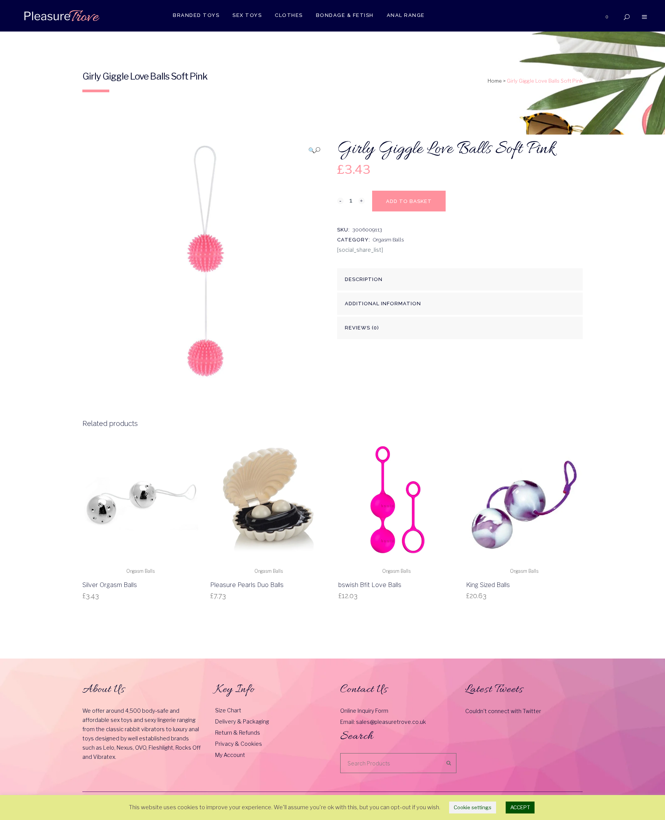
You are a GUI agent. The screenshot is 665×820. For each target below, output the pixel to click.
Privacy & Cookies (238, 743)
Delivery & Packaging (242, 721)
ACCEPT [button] (520, 807)
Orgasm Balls (388, 240)
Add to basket (409, 201)
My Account (230, 755)
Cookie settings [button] (472, 807)
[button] (314, 150)
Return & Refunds (237, 732)
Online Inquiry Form (364, 710)
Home (495, 81)
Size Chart (228, 710)
